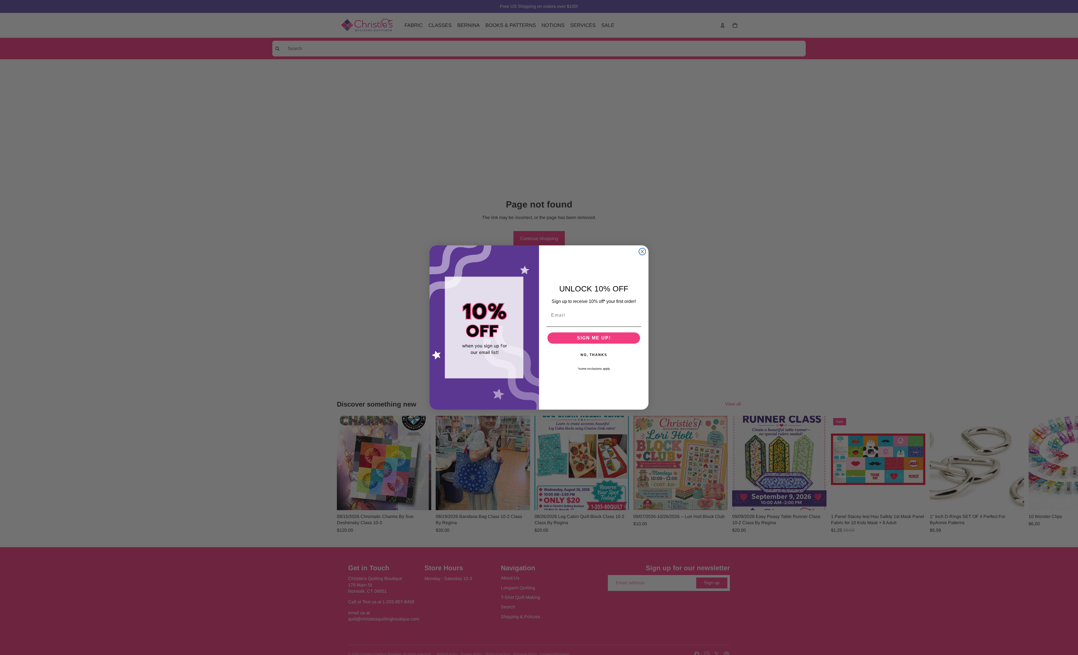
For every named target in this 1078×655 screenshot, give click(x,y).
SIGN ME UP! (594, 338)
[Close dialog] (642, 251)
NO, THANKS (594, 355)
